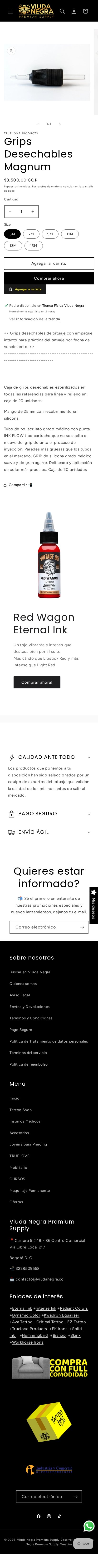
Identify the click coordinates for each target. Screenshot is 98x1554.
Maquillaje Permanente (30, 1190)
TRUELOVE (19, 1156)
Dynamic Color (26, 1315)
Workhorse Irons (28, 1342)
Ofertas (16, 1202)
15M (33, 245)
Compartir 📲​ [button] (21, 484)
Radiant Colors (74, 1308)
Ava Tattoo (22, 1321)
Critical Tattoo (50, 1321)
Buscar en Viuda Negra (30, 972)
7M (31, 234)
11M (70, 234)
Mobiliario (18, 1167)
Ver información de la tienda (34, 319)
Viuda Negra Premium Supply (38, 1539)
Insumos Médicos (25, 1121)
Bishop (59, 1335)
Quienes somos (23, 983)
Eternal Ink (22, 1308)
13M (13, 245)
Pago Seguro (21, 1029)
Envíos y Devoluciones (30, 1006)
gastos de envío (48, 186)
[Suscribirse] (82, 927)
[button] (10, 11)
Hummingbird (35, 1335)
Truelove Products (29, 1328)
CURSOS (17, 1179)
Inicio (15, 1098)
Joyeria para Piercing (28, 1144)
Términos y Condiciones (31, 1018)
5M (12, 234)
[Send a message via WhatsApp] (89, 1526)
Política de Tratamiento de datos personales (49, 1041)
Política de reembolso (29, 1064)
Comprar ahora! (37, 682)
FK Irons (59, 1328)
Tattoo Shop (21, 1110)
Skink (75, 1335)
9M (50, 234)
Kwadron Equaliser (61, 1315)
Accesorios (19, 1133)
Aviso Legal (20, 995)
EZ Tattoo (76, 1321)
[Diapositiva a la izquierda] (38, 124)
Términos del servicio (28, 1052)
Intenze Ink (46, 1308)
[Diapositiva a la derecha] (60, 124)
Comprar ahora (49, 278)
